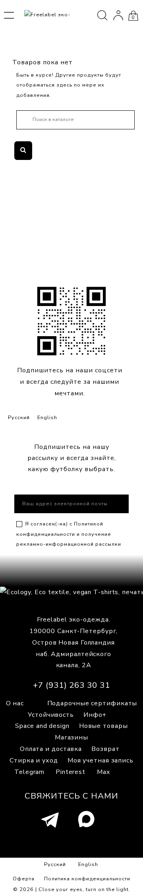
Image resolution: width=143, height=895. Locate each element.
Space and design (42, 726)
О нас (15, 703)
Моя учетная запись (100, 760)
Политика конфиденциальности (87, 878)
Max (103, 772)
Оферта (24, 878)
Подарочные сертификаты (92, 703)
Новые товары (103, 726)
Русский (19, 417)
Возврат (105, 749)
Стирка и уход (34, 760)
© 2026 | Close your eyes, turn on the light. (71, 889)
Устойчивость (51, 714)
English (47, 417)
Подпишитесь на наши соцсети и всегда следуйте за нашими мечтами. (69, 382)
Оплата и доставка (51, 749)
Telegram (29, 772)
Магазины (71, 737)
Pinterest (70, 772)
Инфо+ (95, 714)
